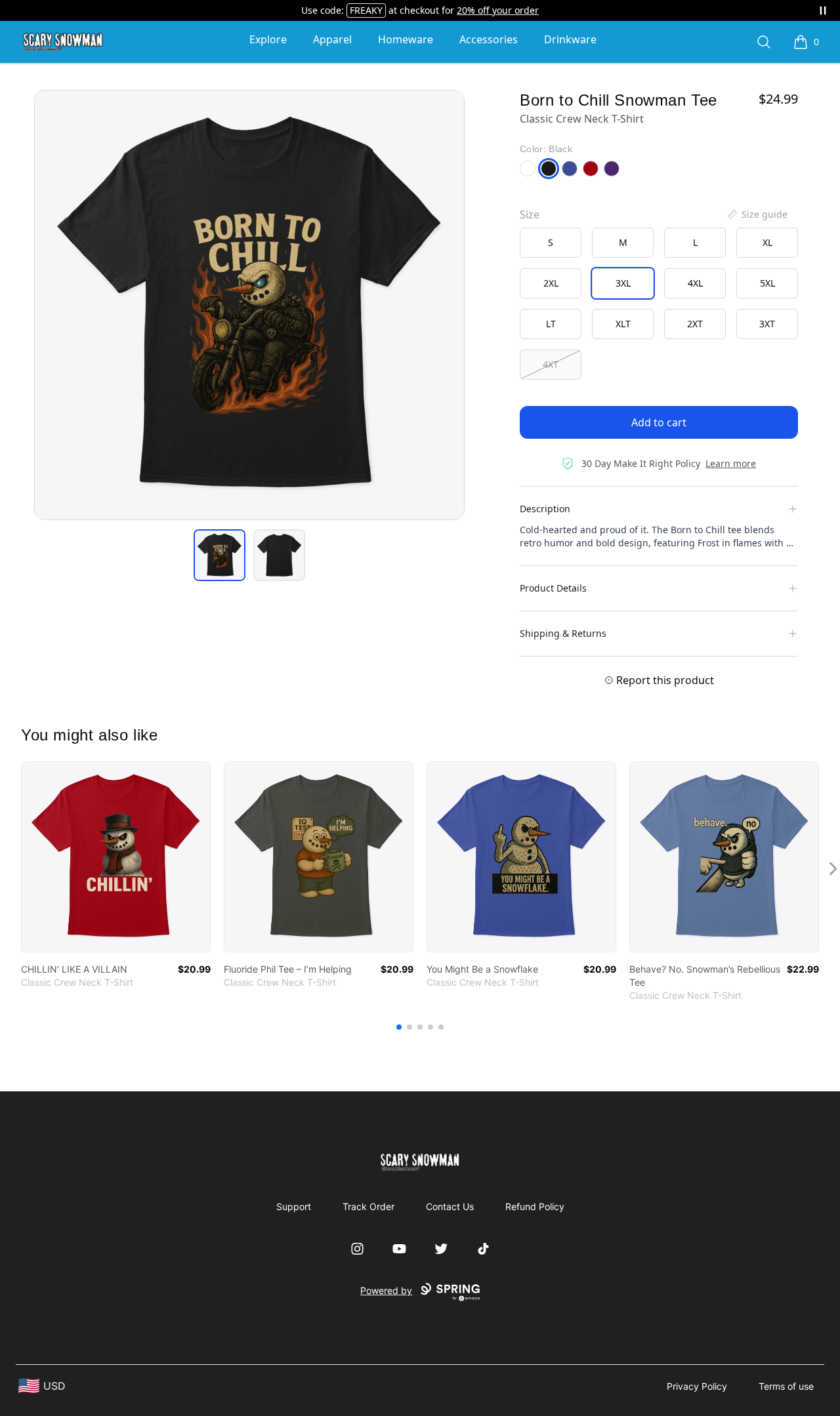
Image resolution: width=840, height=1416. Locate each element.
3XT (767, 323)
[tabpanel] (249, 305)
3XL (623, 283)
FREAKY (366, 10)
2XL (550, 283)
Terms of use (786, 1386)
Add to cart (658, 422)
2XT (695, 323)
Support (293, 1206)
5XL (767, 283)
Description (545, 508)
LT (551, 323)
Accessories (488, 39)
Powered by (386, 1290)
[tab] (219, 555)
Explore (268, 39)
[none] (757, 214)
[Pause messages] (823, 10)
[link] (116, 857)
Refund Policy (534, 1206)
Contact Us (450, 1206)
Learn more (730, 463)
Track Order (368, 1206)
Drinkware (570, 39)
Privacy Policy (697, 1386)
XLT (623, 323)
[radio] (550, 243)
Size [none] (529, 214)
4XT (550, 364)
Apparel (332, 39)
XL (767, 242)
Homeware (405, 39)
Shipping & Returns (563, 633)
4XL (695, 283)
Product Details (553, 588)
